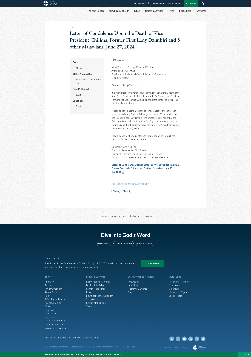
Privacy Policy (129, 346)
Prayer (89, 292)
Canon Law (50, 313)
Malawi (126, 191)
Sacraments (92, 299)
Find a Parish (158, 3)
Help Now (191, 3)
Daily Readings (139, 3)
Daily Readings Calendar (149, 3)
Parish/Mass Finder (179, 281)
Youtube (184, 338)
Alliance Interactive (143, 216)
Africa (79, 67)
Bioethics (49, 309)
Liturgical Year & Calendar (99, 295)
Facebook (178, 338)
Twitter (171, 338)
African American (53, 288)
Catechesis (50, 316)
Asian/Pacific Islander (55, 299)
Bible (47, 306)
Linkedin (190, 338)
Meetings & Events (137, 288)
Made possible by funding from (177, 347)
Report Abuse (174, 3)
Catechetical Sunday (55, 320)
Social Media (175, 295)
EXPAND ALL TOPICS (54, 328)
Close (244, 354)
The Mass (91, 306)
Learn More (152, 263)
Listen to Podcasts (123, 243)
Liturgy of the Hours (96, 302)
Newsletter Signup (178, 292)
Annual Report (52, 292)
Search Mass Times (95, 288)
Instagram (197, 338)
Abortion (49, 281)
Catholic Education (54, 324)
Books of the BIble (95, 285)
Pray (129, 292)
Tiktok (203, 338)
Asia (47, 295)
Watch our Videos (144, 243)
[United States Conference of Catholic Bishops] (51, 4)
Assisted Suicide (53, 302)
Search (203, 3)
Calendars (174, 288)
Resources (174, 285)
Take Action (133, 281)
